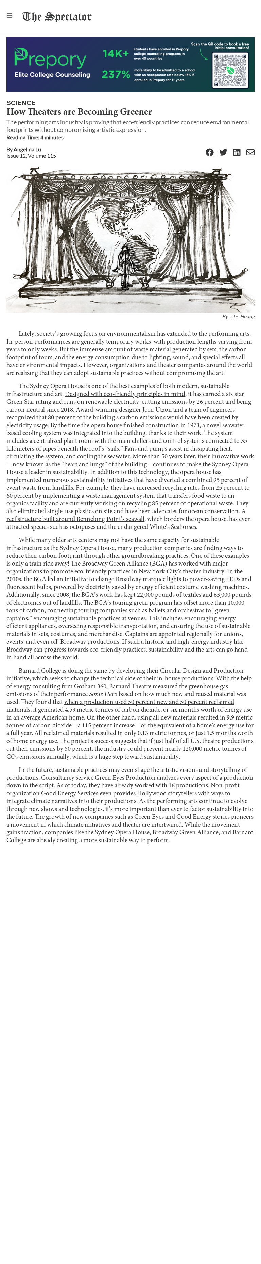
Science (21, 102)
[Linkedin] (237, 152)
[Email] (250, 152)
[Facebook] (210, 152)
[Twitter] (223, 152)
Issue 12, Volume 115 (31, 155)
